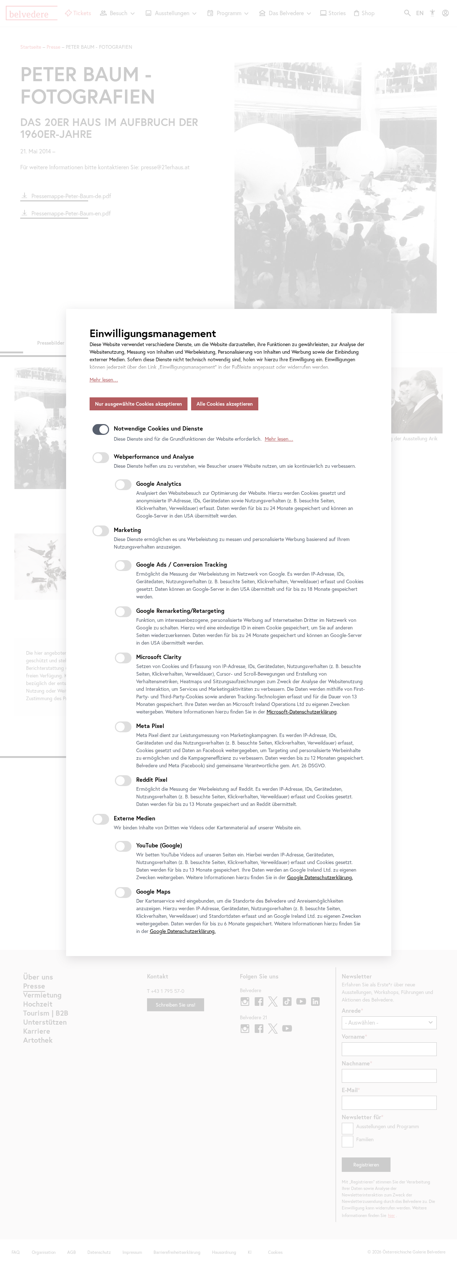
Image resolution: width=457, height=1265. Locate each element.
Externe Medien (134, 818)
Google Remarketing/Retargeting (180, 610)
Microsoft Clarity (158, 656)
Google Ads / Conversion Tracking (181, 564)
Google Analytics (158, 483)
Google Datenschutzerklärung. (320, 877)
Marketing (127, 529)
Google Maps (153, 891)
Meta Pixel (150, 725)
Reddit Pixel (151, 779)
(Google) (159, 845)
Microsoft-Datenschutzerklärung (302, 711)
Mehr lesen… (104, 380)
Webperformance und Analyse (154, 456)
